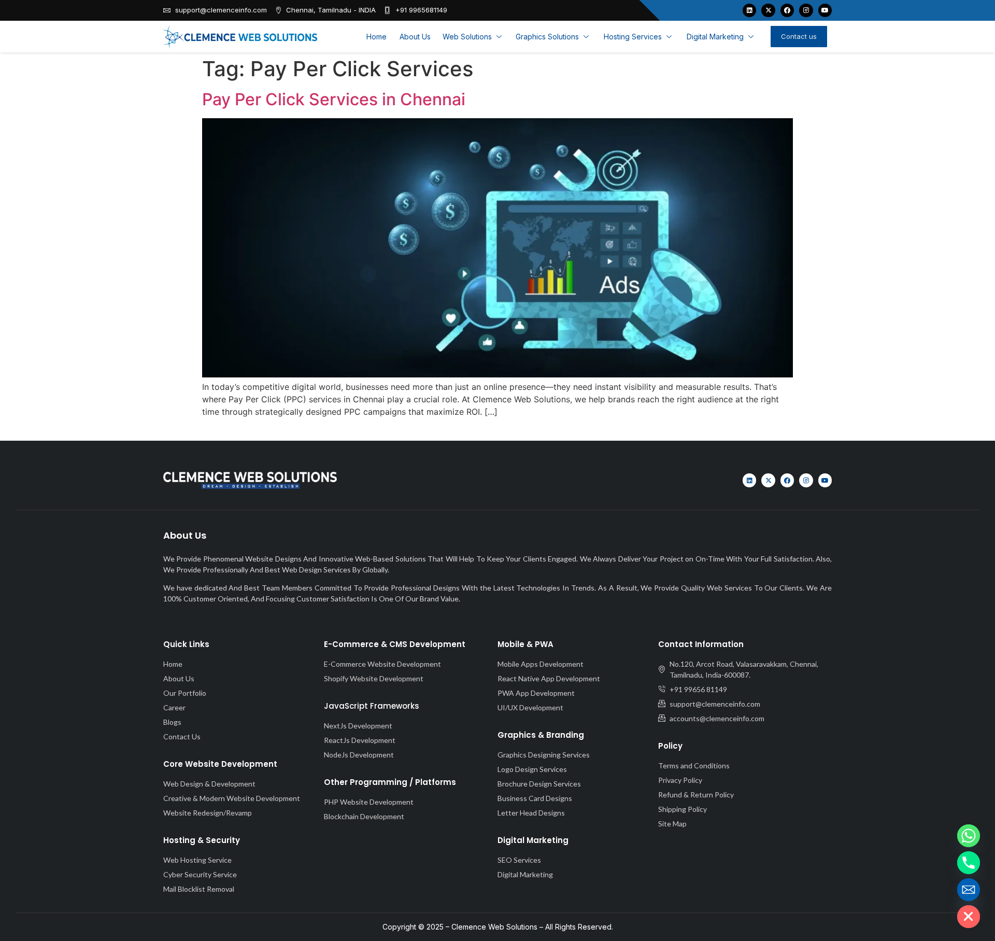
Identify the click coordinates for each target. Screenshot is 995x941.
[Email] (968, 889)
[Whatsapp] (968, 835)
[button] (473, 36)
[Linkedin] (749, 10)
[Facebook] (787, 10)
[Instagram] (806, 10)
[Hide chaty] (968, 916)
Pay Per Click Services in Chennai (333, 99)
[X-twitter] (768, 10)
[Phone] (968, 862)
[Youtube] (825, 10)
